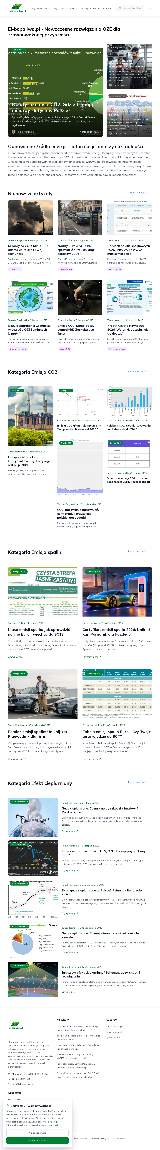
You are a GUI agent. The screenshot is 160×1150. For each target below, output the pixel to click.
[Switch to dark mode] (149, 8)
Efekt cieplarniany (88, 8)
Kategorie (14, 1092)
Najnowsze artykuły (41, 8)
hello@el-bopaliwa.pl (22, 1084)
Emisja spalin (58, 8)
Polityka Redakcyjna (100, 1139)
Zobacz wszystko (138, 192)
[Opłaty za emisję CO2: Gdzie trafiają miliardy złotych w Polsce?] (55, 90)
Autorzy (111, 1019)
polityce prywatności (48, 1125)
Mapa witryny (119, 1139)
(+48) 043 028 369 (21, 1079)
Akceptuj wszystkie (37, 1140)
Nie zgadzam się (37, 1132)
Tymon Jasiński (65, 240)
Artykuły (63, 1019)
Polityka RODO (80, 1139)
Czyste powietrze (106, 8)
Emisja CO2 (72, 8)
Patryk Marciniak (16, 451)
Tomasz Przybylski (17, 240)
